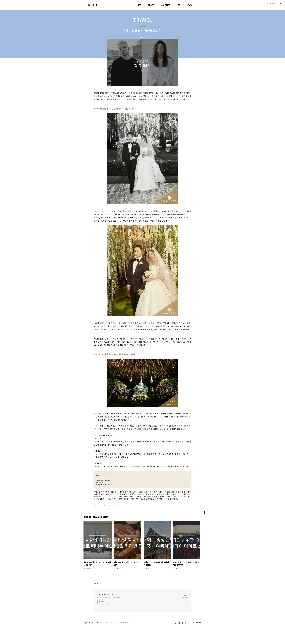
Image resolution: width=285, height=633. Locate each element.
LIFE (178, 5)
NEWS (189, 5)
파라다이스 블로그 (105, 594)
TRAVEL (151, 5)
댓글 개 (96, 583)
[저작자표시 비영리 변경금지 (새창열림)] (119, 505)
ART (139, 5)
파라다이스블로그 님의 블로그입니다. (109, 597)
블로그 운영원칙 (196, 622)
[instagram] (175, 623)
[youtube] (179, 623)
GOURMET (165, 5)
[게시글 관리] (103, 505)
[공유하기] (101, 505)
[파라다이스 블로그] (92, 5)
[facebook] (182, 623)
